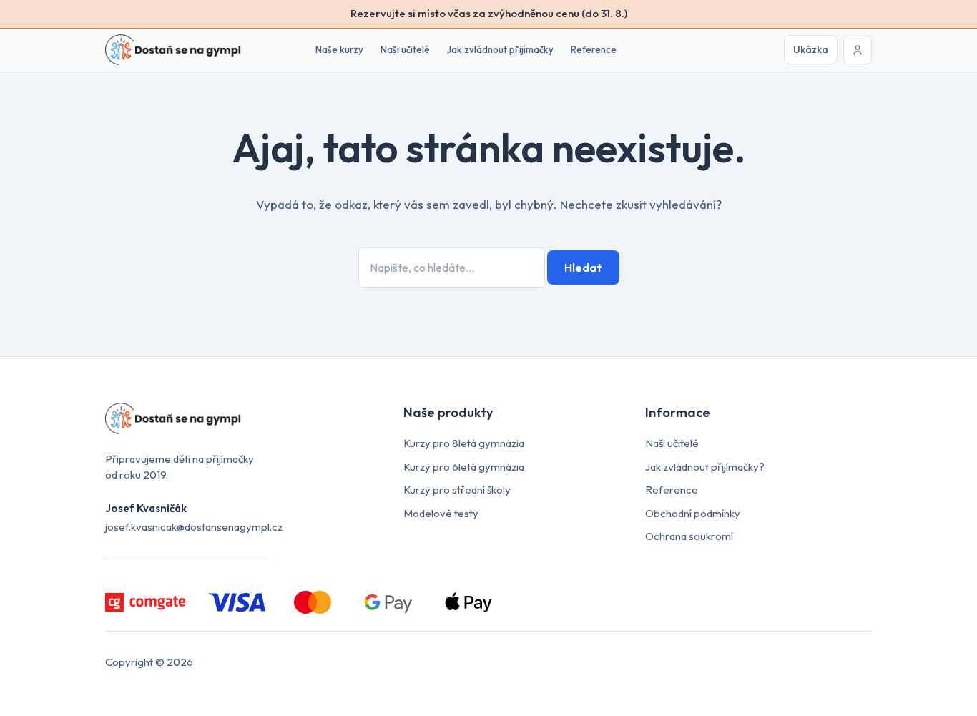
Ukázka (810, 49)
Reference (594, 49)
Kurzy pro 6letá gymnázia (463, 467)
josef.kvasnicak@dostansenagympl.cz (194, 527)
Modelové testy (440, 513)
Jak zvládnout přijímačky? (705, 467)
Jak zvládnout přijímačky (500, 49)
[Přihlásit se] (857, 50)
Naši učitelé (405, 49)
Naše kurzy (339, 49)
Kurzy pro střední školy (457, 489)
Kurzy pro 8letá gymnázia (463, 443)
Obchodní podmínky (692, 513)
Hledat (583, 267)
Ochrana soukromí (689, 536)
